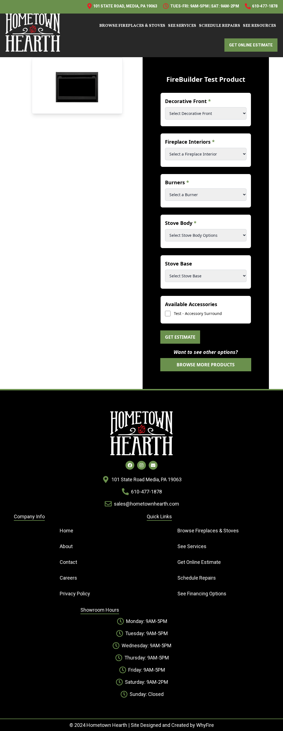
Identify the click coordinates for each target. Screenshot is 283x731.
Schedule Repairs (219, 26)
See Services (182, 26)
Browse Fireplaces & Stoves (132, 26)
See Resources (259, 26)
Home (66, 530)
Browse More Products (206, 365)
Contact (68, 562)
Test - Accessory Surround (198, 313)
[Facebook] (129, 465)
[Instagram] (141, 465)
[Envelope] (153, 465)
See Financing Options (201, 593)
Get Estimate (180, 337)
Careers (68, 578)
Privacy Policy (75, 593)
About (66, 546)
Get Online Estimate (199, 562)
